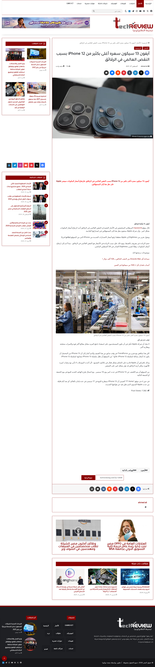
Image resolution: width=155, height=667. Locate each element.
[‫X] (141, 72)
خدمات (79, 4)
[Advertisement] (102, 159)
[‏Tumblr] (129, 72)
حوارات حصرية (90, 4)
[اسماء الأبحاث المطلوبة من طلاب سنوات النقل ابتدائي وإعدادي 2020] (39, 198)
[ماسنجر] (112, 72)
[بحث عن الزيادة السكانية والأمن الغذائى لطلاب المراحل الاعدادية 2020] (39, 225)
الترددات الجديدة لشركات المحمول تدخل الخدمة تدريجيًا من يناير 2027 (38, 65)
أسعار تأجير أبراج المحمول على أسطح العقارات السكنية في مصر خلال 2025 (19, 209)
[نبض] (129, 11)
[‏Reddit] (118, 72)
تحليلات (132, 4)
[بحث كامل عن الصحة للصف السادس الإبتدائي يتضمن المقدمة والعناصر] (39, 234)
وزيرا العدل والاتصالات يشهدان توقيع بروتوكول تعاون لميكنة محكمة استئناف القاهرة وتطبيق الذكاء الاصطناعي (16, 69)
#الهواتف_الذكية (128, 470)
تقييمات (123, 4)
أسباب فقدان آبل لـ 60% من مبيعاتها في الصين (131, 265)
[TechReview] (133, 24)
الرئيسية (148, 4)
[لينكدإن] (135, 72)
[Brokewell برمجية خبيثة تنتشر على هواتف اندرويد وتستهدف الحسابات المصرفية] (135, 577)
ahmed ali (144, 66)
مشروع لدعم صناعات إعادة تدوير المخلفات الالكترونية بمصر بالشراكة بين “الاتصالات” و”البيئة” (103, 589)
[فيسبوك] (147, 72)
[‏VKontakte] (103, 489)
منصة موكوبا (106, 663)
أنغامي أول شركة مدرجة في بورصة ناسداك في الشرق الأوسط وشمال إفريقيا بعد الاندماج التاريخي (70, 589)
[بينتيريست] (123, 72)
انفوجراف (114, 4)
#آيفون (143, 470)
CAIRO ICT (69, 4)
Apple (58, 181)
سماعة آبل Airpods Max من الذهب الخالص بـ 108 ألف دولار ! (125, 259)
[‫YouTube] (25, 165)
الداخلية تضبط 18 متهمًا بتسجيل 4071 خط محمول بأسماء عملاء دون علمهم (37, 99)
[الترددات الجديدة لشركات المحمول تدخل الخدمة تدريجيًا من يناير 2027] (36, 53)
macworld (138, 228)
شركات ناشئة (102, 4)
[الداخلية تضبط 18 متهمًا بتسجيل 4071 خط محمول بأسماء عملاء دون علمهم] (36, 88)
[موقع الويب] (145, 507)
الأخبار (140, 4)
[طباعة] (91, 489)
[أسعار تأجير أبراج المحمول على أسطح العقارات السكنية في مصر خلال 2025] (39, 212)
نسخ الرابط (88, 478)
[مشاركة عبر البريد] (106, 72)
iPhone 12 (116, 181)
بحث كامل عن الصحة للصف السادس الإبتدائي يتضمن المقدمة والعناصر (19, 235)
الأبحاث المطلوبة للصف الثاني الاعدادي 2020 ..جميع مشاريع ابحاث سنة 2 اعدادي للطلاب (19, 186)
